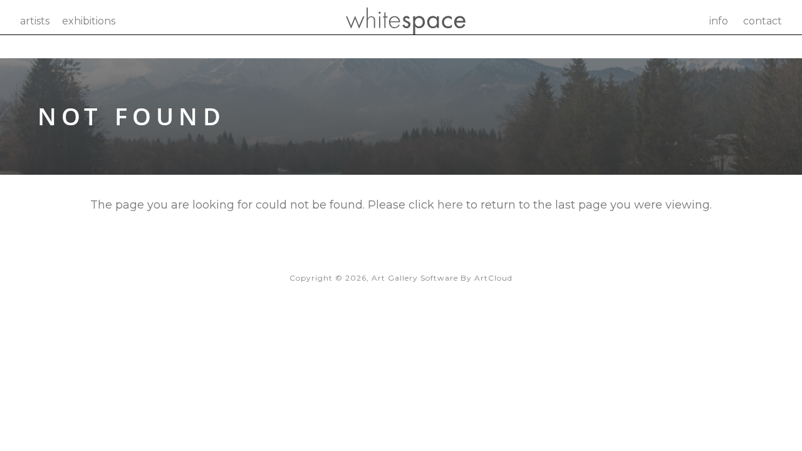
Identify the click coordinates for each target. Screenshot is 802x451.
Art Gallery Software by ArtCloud (442, 278)
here (450, 205)
